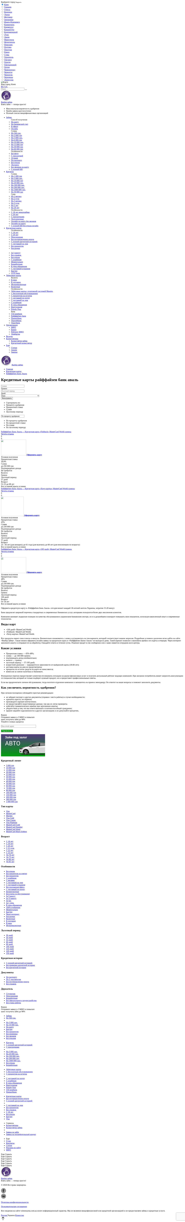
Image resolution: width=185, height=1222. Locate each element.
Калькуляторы (12, 339)
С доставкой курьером (20, 269)
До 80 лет (10, 859)
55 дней (9, 940)
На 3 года (15, 203)
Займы (9, 117)
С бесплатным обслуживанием (24, 293)
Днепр (7, 15)
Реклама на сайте (13, 1148)
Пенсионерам (17, 237)
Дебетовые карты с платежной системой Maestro (32, 291)
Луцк (6, 35)
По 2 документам (13, 979)
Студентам (10, 994)
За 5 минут (15, 253)
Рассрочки (15, 248)
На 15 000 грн (17, 144)
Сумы (6, 55)
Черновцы (8, 77)
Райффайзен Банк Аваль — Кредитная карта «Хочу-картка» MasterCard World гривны (38, 489)
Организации (12, 325)
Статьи (14, 348)
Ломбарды (15, 334)
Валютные (15, 287)
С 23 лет (9, 853)
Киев (6, 5)
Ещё (8, 345)
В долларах (16, 282)
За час (8, 901)
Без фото (14, 153)
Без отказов (11, 1038)
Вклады (9, 336)
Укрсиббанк (16, 321)
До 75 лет (10, 857)
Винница (8, 12)
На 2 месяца (16, 196)
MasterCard (10, 813)
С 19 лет (9, 844)
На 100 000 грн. (18, 185)
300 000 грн (11, 799)
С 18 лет (14, 232)
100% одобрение (13, 907)
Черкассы (8, 72)
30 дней (9, 935)
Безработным (16, 264)
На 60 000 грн (17, 149)
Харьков (7, 7)
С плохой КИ (17, 169)
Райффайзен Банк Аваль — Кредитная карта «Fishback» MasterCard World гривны (36, 432)
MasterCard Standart (14, 827)
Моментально (17, 262)
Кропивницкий (10, 32)
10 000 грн (10, 768)
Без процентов (17, 246)
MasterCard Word (13, 829)
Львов (6, 37)
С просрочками (17, 217)
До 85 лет (10, 862)
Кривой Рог (9, 30)
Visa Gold (10, 818)
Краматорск (9, 25)
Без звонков (11, 1036)
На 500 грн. (16, 133)
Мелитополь (9, 42)
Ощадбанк (15, 323)
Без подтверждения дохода (22, 239)
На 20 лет (15, 208)
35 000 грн (10, 779)
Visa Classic (11, 820)
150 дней (10, 953)
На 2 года (15, 199)
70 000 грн (10, 788)
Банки (13, 330)
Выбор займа (6, 102)
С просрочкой (17, 156)
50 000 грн (10, 783)
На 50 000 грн (17, 192)
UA (5, 87)
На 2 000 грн (16, 135)
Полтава (7, 47)
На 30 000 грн (17, 147)
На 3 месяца (16, 201)
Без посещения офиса (15, 887)
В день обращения (19, 266)
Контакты (10, 1143)
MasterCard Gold (13, 825)
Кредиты (10, 172)
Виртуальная (16, 307)
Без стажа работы (13, 1003)
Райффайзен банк (18, 316)
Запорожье (8, 20)
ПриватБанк (11, 1092)
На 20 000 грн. (17, 183)
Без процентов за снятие (16, 874)
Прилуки (8, 50)
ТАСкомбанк (16, 314)
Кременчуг (9, 27)
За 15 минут (11, 898)
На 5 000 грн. (17, 138)
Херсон (7, 62)
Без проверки (11, 1034)
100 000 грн (11, 793)
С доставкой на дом (19, 244)
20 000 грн (10, 772)
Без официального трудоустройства (21, 1000)
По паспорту (16, 160)
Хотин (7, 67)
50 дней (9, 937)
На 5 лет (14, 205)
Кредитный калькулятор (21, 343)
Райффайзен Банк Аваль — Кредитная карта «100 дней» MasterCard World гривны (36, 549)
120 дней (10, 951)
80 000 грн (10, 790)
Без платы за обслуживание (18, 894)
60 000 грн (10, 786)
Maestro (9, 816)
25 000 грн (10, 774)
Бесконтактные (12, 892)
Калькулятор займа (19, 341)
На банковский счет (19, 124)
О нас (8, 1141)
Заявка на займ (12, 1132)
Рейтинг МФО (17, 332)
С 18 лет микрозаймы (20, 212)
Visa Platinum (11, 822)
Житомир (8, 17)
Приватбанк (16, 318)
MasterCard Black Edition (16, 832)
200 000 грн (11, 797)
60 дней (9, 942)
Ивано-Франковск (12, 22)
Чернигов (8, 75)
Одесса (7, 10)
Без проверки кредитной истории (20, 965)
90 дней (9, 944)
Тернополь (8, 57)
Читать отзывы (7, 434)
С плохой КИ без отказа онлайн (24, 226)
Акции (14, 350)
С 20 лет (14, 214)
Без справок (16, 255)
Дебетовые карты (13, 275)
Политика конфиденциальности (15, 1202)
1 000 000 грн (12, 802)
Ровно (6, 52)
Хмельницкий (10, 65)
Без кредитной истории (16, 967)
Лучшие (14, 158)
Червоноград (9, 70)
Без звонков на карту (20, 167)
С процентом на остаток (21, 296)
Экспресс (15, 165)
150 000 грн (11, 795)
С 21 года (10, 848)
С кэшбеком (16, 260)
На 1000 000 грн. (18, 190)
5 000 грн (10, 765)
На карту (15, 122)
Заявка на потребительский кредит (21, 1134)
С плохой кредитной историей (24, 242)
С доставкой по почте (20, 298)
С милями (10, 880)
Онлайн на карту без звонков (23, 221)
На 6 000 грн (16, 140)
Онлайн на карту (18, 223)
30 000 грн (10, 777)
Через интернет (12, 914)
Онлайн (14, 129)
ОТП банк (15, 273)
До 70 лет (10, 855)
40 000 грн (10, 781)
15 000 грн (10, 770)
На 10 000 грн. (17, 142)
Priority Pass (16, 309)
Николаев (8, 45)
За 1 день (10, 903)
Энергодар (8, 80)
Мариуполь (9, 40)
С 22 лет (9, 850)
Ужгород (8, 60)
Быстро (14, 271)
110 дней (10, 949)
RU (2, 87)
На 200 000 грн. (18, 187)
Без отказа (15, 163)
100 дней (10, 946)
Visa (8, 811)
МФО (13, 327)
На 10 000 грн (17, 181)
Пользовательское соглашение (14, 1206)
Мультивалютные (18, 284)
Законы (14, 352)
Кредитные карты (13, 228)
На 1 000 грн (16, 176)
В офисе (14, 126)
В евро (14, 280)
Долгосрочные (17, 219)
